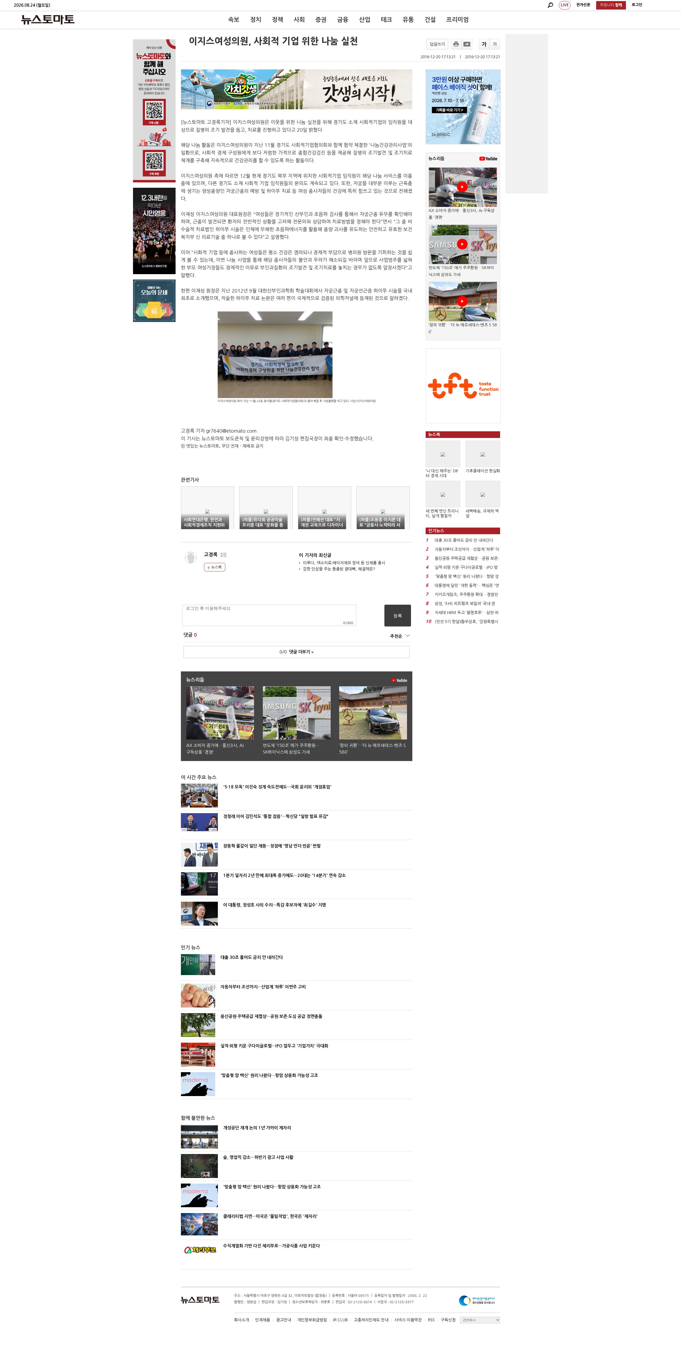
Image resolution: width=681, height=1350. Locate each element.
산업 (364, 20)
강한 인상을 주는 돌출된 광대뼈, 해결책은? (339, 569)
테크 (386, 20)
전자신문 (583, 5)
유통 (408, 20)
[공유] (467, 44)
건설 (430, 20)
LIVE (565, 5)
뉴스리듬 (437, 159)
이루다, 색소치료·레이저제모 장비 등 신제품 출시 (344, 563)
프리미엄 (457, 20)
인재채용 (262, 1320)
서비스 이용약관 (408, 1320)
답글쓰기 (437, 44)
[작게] (494, 44)
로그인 (637, 5)
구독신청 (448, 1320)
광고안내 (283, 1320)
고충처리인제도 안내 (371, 1320)
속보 (233, 20)
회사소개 (241, 1320)
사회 (299, 20)
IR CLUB (340, 1320)
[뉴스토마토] (47, 19)
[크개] (484, 44)
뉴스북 (216, 567)
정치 (255, 20)
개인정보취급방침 (312, 1320)
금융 (342, 20)
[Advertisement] (526, 114)
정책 (277, 20)
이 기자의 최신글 (315, 555)
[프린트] (456, 44)
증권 (321, 20)
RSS (431, 1320)
